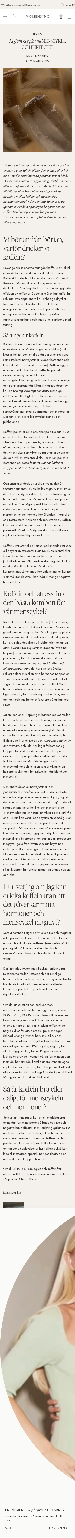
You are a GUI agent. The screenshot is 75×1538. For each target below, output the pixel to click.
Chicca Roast (28, 1179)
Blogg (38, 33)
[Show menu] (5, 16)
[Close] (69, 1214)
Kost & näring (37, 55)
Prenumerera (58, 1528)
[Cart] (69, 16)
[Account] (61, 16)
